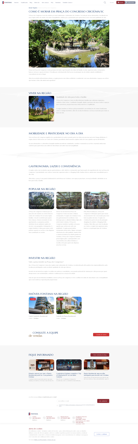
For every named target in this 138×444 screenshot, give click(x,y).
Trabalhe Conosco (67, 2)
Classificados (24, 2)
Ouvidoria (58, 2)
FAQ (52, 2)
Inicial (30, 8)
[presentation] (28, 305)
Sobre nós (36, 2)
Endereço (34, 420)
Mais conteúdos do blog (99, 355)
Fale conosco (45, 2)
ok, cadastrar (103, 401)
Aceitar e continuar (102, 434)
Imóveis (16, 2)
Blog (31, 2)
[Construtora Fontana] (7, 2)
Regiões (35, 8)
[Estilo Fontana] (33, 414)
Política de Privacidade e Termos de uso (74, 404)
